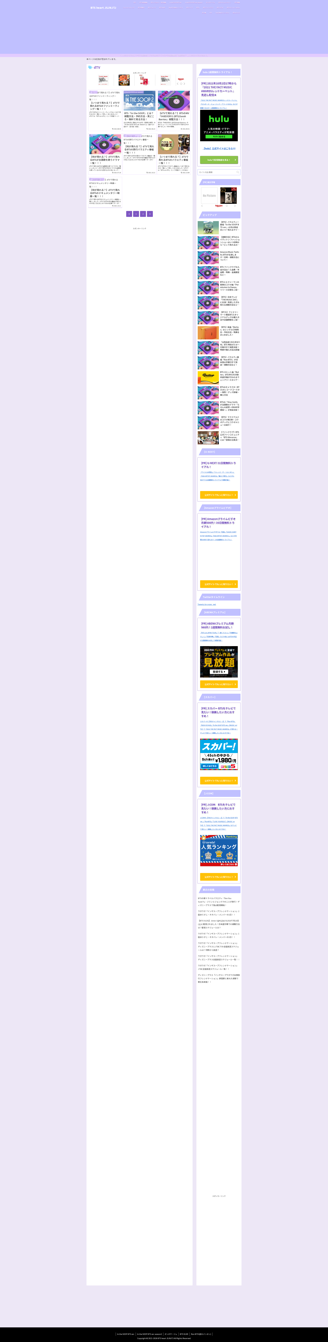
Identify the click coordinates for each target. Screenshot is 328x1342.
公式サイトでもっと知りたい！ (219, 494)
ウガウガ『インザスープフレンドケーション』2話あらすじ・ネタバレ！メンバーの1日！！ (218, 913)
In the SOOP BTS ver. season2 (149, 1334)
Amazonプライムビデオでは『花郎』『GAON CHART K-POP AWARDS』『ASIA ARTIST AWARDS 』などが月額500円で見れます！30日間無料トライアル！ (218, 536)
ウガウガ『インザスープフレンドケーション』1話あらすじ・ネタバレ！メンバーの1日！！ (218, 935)
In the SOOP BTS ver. (125, 1334)
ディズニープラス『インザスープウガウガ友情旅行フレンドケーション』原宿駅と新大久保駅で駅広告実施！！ (219, 978)
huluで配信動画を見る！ (219, 159)
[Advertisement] (164, 35)
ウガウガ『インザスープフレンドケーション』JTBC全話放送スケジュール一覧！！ (218, 967)
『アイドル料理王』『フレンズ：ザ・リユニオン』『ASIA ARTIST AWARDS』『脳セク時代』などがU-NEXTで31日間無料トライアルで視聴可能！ (217, 476)
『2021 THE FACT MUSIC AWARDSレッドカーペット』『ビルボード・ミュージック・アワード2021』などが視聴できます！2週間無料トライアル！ (219, 104)
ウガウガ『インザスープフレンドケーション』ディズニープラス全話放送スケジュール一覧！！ (219, 958)
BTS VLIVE (184, 1334)
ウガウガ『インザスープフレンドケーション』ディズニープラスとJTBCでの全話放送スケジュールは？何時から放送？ (218, 946)
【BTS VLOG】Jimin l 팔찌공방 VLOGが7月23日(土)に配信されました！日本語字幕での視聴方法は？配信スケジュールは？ (219, 924)
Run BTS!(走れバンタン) (201, 1334)
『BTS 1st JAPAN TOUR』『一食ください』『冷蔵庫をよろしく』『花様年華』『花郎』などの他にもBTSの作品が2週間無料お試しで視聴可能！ (219, 636)
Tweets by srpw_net (206, 604)
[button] (237, 172)
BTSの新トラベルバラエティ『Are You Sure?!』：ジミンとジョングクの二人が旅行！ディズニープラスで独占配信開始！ (219, 901)
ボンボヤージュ (171, 1334)
